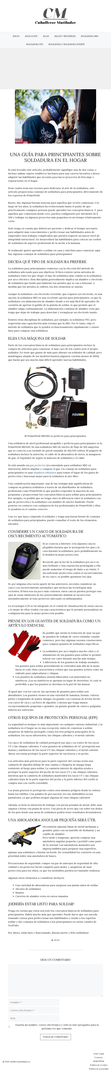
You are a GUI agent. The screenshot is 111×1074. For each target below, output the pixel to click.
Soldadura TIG (34, 44)
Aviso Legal (99, 1053)
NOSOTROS (98, 1061)
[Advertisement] (55, 69)
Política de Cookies (98, 1065)
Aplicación (31, 36)
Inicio (16, 36)
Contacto (98, 1057)
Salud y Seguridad (65, 36)
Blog (46, 36)
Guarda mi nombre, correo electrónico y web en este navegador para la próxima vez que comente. (57, 1026)
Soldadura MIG (89, 36)
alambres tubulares (45, 472)
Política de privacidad (98, 1069)
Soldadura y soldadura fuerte (66, 44)
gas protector (38, 465)
